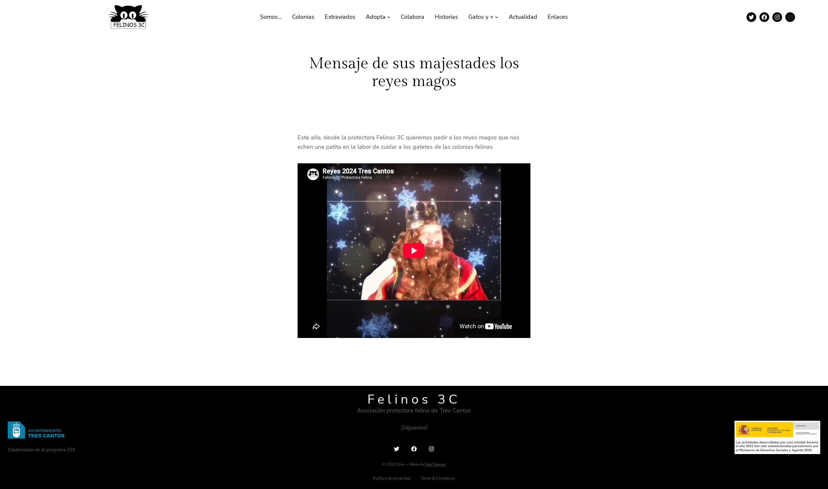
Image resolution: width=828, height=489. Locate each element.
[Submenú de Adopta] (388, 17)
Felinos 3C (414, 399)
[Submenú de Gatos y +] (496, 17)
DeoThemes (435, 464)
